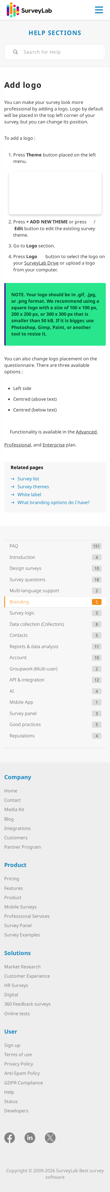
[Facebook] (9, 1137)
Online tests (17, 1013)
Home (10, 791)
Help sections (55, 32)
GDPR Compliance (23, 1083)
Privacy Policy (18, 1064)
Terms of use (18, 1054)
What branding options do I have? (53, 502)
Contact (12, 800)
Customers (16, 837)
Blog (9, 819)
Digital (11, 994)
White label (29, 494)
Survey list (28, 479)
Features (13, 888)
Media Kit (14, 810)
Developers (16, 1111)
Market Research (22, 967)
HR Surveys (16, 985)
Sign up (12, 1045)
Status (11, 1101)
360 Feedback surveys (27, 1004)
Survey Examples (22, 935)
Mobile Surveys (20, 907)
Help (9, 1092)
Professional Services (27, 916)
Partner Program (22, 847)
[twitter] (50, 1137)
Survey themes (33, 486)
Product (12, 897)
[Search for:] (55, 52)
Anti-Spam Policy (22, 1073)
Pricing (11, 879)
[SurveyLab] (29, 9)
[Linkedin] (30, 1137)
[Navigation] (99, 9)
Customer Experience (27, 976)
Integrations (17, 828)
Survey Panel (18, 926)
